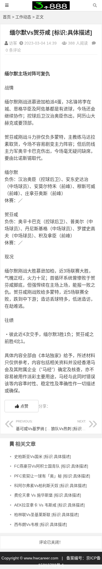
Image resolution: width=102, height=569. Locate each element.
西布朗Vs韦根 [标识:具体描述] (40, 524)
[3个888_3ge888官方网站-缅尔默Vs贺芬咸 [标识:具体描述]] (51, 8)
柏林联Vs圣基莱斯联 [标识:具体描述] (46, 514)
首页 (7, 17)
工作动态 (23, 17)
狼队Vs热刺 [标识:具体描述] (75, 425)
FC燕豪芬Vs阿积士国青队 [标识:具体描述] (51, 466)
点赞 (24, 406)
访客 (13, 43)
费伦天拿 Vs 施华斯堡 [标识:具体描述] (47, 495)
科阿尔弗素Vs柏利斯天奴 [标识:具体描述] (50, 485)
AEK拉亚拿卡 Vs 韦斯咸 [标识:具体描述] (49, 505)
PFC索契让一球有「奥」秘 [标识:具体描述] (52, 476)
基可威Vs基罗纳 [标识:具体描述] (44, 425)
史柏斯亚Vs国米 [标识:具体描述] (42, 456)
